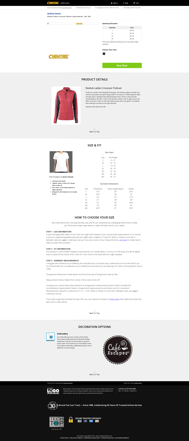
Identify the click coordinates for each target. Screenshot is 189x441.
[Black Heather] (104, 53)
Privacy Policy (64, 438)
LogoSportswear (66, 8)
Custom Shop (138, 383)
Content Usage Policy (107, 438)
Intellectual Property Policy (92, 438)
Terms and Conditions (76, 438)
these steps (114, 299)
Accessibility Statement (122, 438)
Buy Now (122, 65)
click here (123, 240)
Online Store (65, 3)
